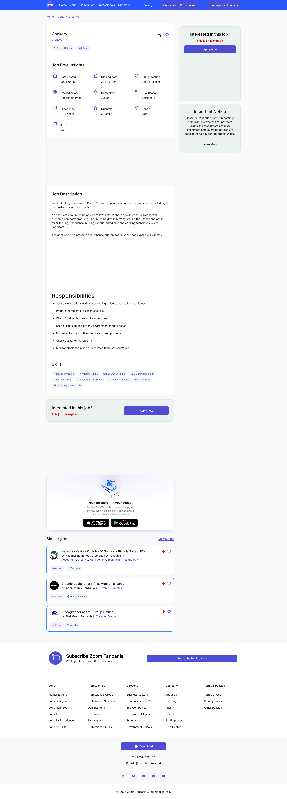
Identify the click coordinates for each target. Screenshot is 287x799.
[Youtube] (163, 776)
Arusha (74, 625)
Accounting (68, 559)
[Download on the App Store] (96, 523)
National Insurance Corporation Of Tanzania (93, 555)
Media (112, 616)
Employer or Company (224, 5)
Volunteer (57, 568)
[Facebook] (153, 776)
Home (50, 16)
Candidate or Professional (179, 5)
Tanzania (75, 568)
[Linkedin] (143, 776)
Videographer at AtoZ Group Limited (87, 612)
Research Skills (142, 379)
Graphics (116, 587)
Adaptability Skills (64, 373)
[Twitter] (133, 776)
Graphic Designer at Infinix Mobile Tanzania (92, 583)
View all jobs (166, 538)
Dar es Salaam (64, 48)
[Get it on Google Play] (124, 523)
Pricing (148, 5)
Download (146, 746)
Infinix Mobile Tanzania (80, 587)
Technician (114, 559)
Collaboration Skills (114, 373)
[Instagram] (123, 776)
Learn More (210, 144)
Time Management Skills (67, 385)
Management (98, 559)
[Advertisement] (110, 161)
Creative (74, 16)
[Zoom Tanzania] (50, 4)
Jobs (61, 16)
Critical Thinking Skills (89, 379)
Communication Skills (142, 373)
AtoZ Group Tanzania (78, 616)
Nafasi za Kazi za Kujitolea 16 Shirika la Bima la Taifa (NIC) (103, 551)
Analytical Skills (89, 373)
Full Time (83, 48)
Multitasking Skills (117, 379)
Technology (130, 559)
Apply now (146, 410)
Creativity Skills (62, 379)
